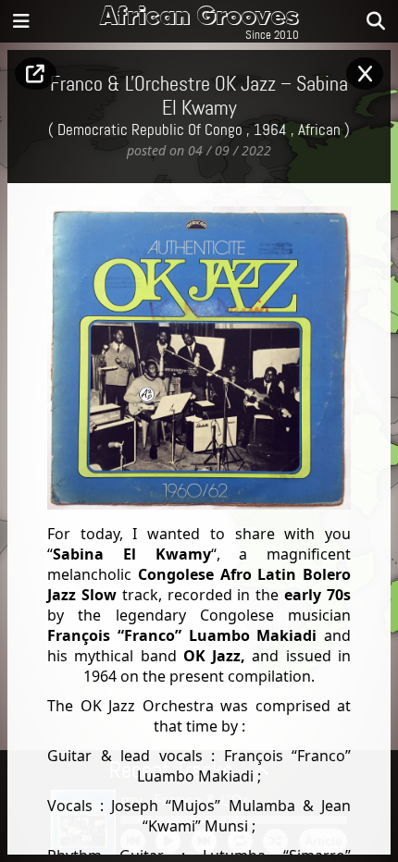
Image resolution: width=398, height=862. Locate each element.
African (319, 130)
